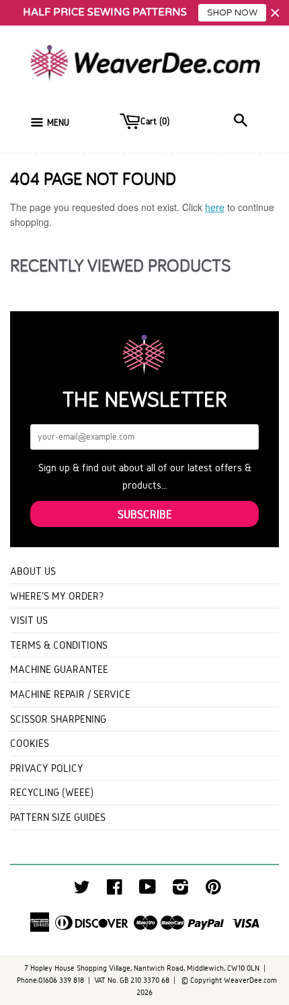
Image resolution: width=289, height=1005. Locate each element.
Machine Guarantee (59, 669)
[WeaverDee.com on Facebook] (114, 890)
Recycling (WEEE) (51, 792)
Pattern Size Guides (58, 817)
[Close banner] (275, 13)
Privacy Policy (46, 768)
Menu (58, 123)
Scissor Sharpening (58, 719)
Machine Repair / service (70, 694)
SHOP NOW (232, 12)
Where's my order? (57, 596)
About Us (33, 571)
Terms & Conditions (59, 645)
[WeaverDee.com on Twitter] (82, 890)
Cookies (29, 743)
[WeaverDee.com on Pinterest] (213, 890)
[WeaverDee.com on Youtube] (147, 890)
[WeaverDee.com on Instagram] (180, 890)
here (214, 207)
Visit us (29, 620)
